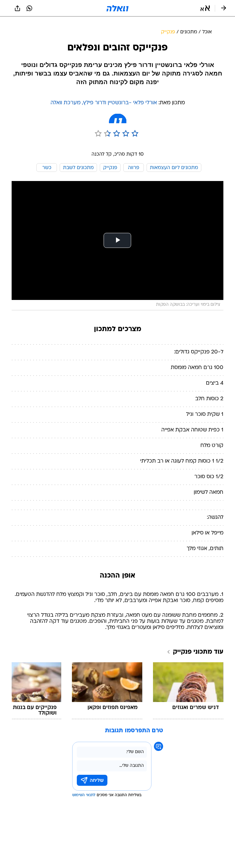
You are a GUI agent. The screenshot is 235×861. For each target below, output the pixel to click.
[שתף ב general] (17, 8)
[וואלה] (117, 8)
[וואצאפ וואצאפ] (29, 8)
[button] (205, 8)
